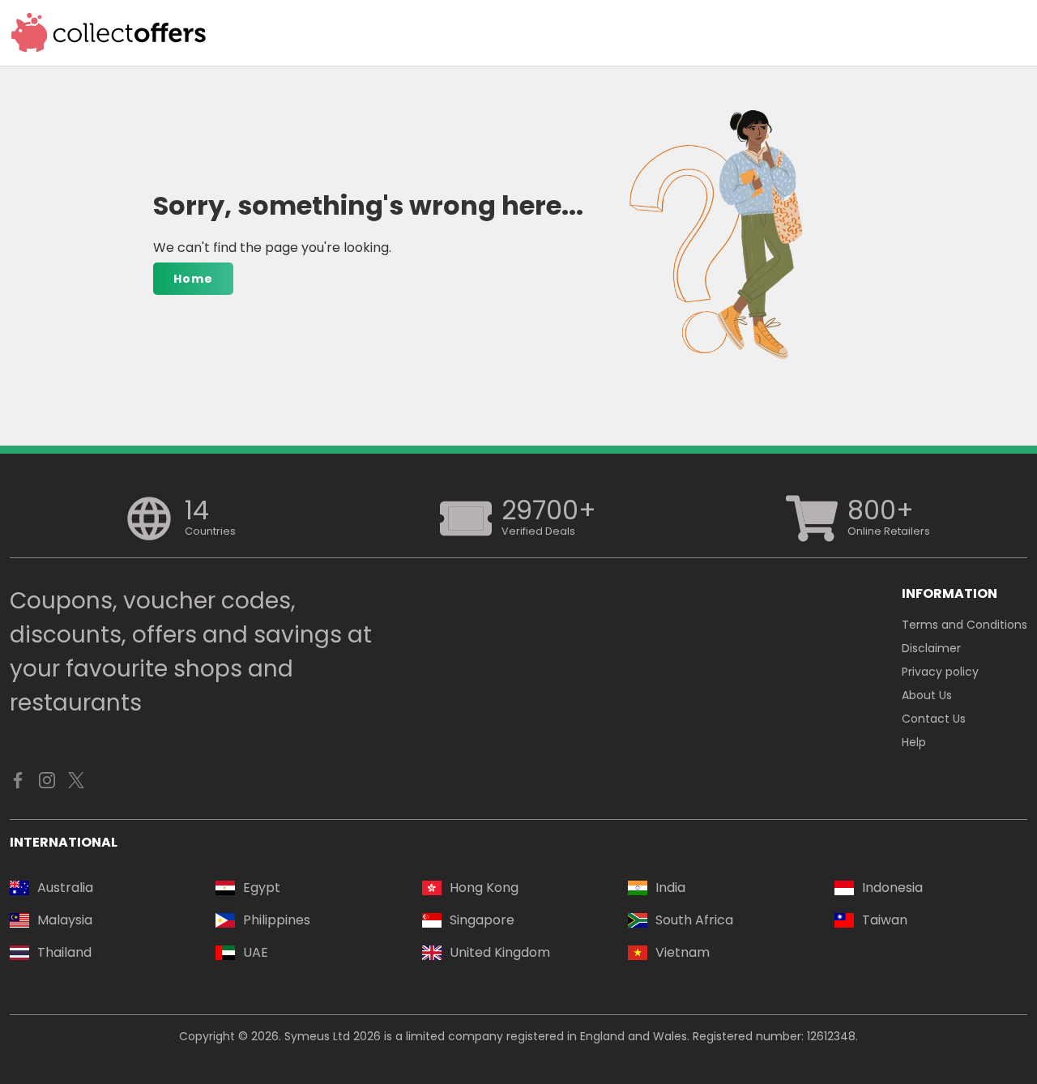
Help (914, 742)
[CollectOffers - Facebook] (18, 784)
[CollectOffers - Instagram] (47, 784)
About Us (927, 695)
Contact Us (934, 719)
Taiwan (884, 920)
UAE (255, 952)
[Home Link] (109, 33)
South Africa (694, 920)
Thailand (64, 952)
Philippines (276, 920)
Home (193, 279)
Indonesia (892, 887)
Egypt (261, 887)
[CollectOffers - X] (76, 784)
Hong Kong (484, 887)
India (670, 887)
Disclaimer (931, 648)
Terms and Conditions (964, 625)
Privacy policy (940, 672)
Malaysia (64, 920)
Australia (65, 887)
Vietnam (682, 952)
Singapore (482, 920)
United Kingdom (500, 952)
